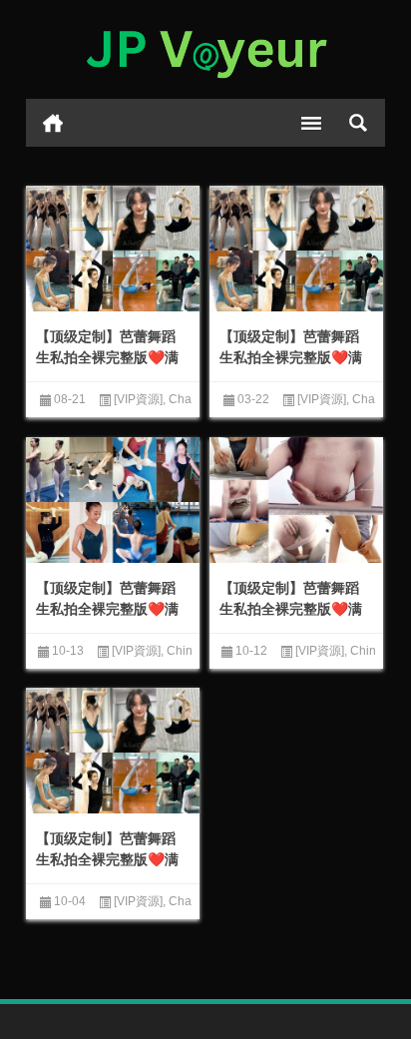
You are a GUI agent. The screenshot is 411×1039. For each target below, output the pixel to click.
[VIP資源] (138, 399)
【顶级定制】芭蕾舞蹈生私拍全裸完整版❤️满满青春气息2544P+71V (108, 357)
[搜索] (358, 123)
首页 (53, 123)
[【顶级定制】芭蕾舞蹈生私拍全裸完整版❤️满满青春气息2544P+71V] (113, 250)
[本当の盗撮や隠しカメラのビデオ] (205, 50)
